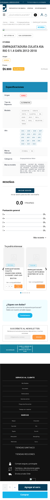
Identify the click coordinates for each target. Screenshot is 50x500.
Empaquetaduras (23, 22)
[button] (4, 269)
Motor (12, 22)
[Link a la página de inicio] (5, 22)
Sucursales (10, 349)
